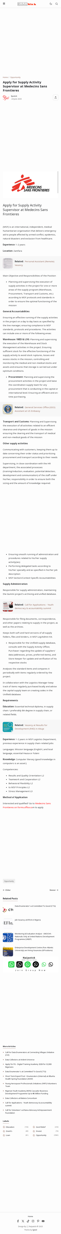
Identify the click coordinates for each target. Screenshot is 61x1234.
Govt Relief (41, 1127)
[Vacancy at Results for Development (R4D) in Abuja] (8, 731)
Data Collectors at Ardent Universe (19, 1059)
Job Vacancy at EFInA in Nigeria (28, 920)
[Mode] (50, 4)
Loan (8, 1135)
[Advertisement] (30, 42)
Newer (53, 890)
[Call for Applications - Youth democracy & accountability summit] (8, 610)
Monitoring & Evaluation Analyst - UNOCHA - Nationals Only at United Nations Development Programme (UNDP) (34, 936)
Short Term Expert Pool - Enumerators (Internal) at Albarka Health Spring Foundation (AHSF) (30, 1077)
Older (8, 890)
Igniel (34, 1230)
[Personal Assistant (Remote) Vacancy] (8, 267)
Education (10, 1127)
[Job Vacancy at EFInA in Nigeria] (8, 928)
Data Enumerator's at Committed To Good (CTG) (35, 906)
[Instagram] (33, 1222)
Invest (39, 1131)
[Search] (56, 4)
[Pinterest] (38, 1222)
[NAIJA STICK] (27, 3)
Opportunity (9, 881)
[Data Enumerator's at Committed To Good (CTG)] (8, 914)
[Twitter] (23, 1222)
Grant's (9, 1131)
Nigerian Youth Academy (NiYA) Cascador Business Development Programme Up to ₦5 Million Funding (26, 1092)
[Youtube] (43, 1222)
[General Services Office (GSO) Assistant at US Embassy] (8, 413)
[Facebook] (18, 1222)
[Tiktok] (28, 1222)
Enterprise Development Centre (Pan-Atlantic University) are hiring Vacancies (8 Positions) (34, 949)
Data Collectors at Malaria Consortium (21, 1098)
